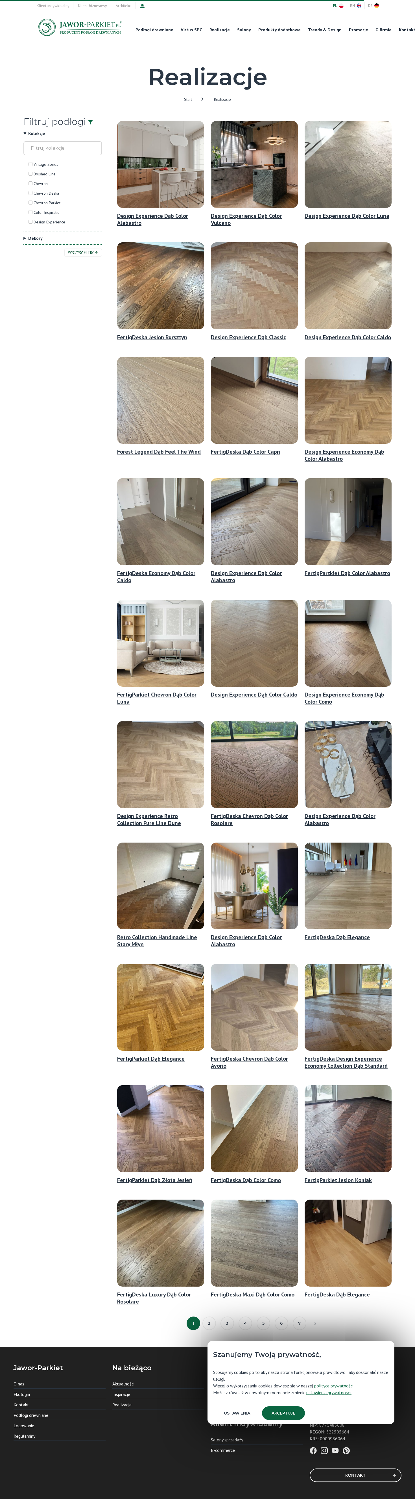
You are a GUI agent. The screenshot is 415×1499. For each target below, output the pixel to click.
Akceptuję (283, 1413)
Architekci (124, 5)
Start (188, 99)
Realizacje (219, 29)
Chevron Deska (46, 193)
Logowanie (24, 1425)
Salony (244, 29)
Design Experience (49, 222)
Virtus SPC (191, 29)
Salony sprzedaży (227, 1440)
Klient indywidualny (53, 5)
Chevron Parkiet (47, 202)
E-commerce (223, 1450)
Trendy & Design (325, 29)
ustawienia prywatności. (328, 1392)
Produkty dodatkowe (279, 29)
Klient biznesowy (92, 5)
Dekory (35, 238)
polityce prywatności (333, 1386)
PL (335, 5)
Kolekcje (36, 133)
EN (352, 5)
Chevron (41, 183)
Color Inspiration (48, 212)
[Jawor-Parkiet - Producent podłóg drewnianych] (79, 28)
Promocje (358, 29)
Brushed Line (45, 174)
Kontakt (355, 1475)
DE (370, 5)
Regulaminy (24, 1436)
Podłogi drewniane (154, 29)
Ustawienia (237, 1413)
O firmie (383, 29)
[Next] (315, 1323)
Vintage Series (46, 164)
